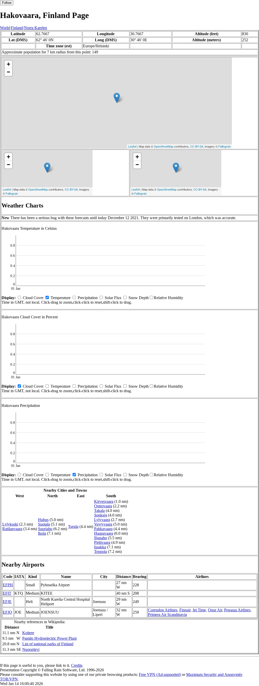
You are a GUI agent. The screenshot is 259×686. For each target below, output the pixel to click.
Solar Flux (113, 298)
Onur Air (215, 610)
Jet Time (199, 610)
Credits (76, 665)
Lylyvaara (102, 519)
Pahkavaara (103, 529)
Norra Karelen (35, 28)
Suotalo (44, 524)
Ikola (42, 533)
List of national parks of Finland (47, 644)
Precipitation (88, 298)
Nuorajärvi (30, 649)
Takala (99, 510)
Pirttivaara (102, 542)
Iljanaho (100, 538)
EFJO (7, 612)
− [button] (8, 72)
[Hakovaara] (117, 98)
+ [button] (8, 64)
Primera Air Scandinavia (167, 614)
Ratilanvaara (12, 529)
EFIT (7, 593)
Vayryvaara (103, 524)
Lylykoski (10, 524)
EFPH (8, 585)
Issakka (100, 547)
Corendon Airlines (162, 610)
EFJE (7, 601)
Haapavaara (103, 533)
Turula (73, 526)
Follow (6, 3)
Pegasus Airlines (237, 610)
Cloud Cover (33, 298)
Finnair (184, 610)
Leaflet (132, 146)
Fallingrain (224, 146)
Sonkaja (100, 515)
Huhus (43, 519)
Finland (17, 28)
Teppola (100, 551)
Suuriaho (45, 529)
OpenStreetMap (163, 146)
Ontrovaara (103, 506)
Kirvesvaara (103, 501)
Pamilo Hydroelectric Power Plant (49, 638)
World (5, 28)
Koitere (28, 633)
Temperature (61, 298)
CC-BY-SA (196, 146)
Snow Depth (138, 298)
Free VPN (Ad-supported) (160, 674)
